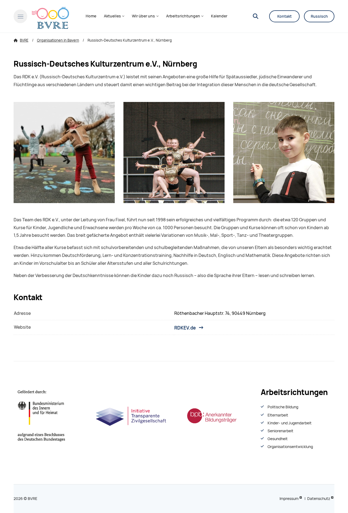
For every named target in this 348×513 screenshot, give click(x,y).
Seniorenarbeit (280, 430)
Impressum (289, 498)
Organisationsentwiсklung (290, 446)
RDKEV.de (185, 327)
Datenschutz (318, 498)
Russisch (319, 16)
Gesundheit (278, 438)
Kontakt (284, 16)
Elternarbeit (278, 415)
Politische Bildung (283, 407)
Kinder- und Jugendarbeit (290, 423)
